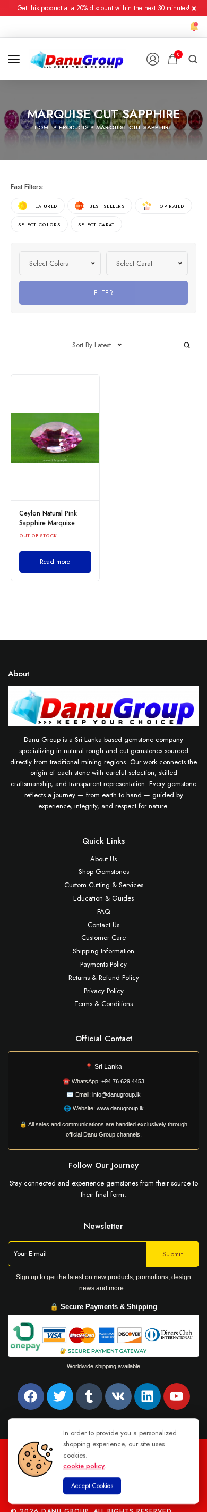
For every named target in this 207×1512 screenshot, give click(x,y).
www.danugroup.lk (119, 1108)
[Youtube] (176, 1396)
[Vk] (118, 1396)
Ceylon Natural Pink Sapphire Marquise (48, 518)
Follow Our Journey (103, 1165)
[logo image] (77, 58)
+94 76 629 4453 (122, 1081)
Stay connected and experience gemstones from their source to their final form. (104, 1188)
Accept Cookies (92, 1486)
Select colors (39, 224)
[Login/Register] (152, 59)
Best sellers (107, 205)
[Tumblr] (89, 1396)
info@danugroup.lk (116, 1094)
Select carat (96, 224)
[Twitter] (60, 1396)
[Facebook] (31, 1396)
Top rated (171, 205)
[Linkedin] (147, 1396)
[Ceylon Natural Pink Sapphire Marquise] (55, 437)
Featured (44, 205)
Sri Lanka (108, 1066)
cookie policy (84, 1466)
